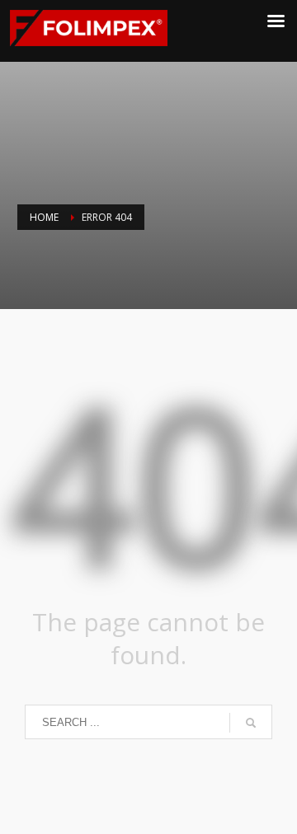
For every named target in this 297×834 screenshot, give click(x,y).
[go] (250, 722)
